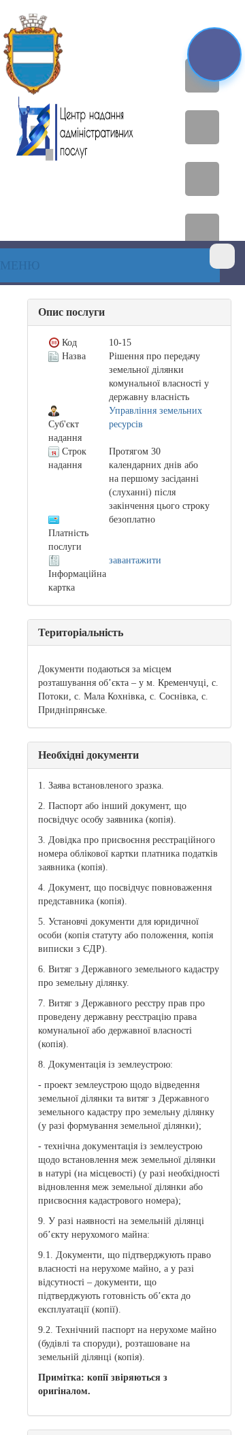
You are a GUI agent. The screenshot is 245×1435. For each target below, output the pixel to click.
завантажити (135, 560)
